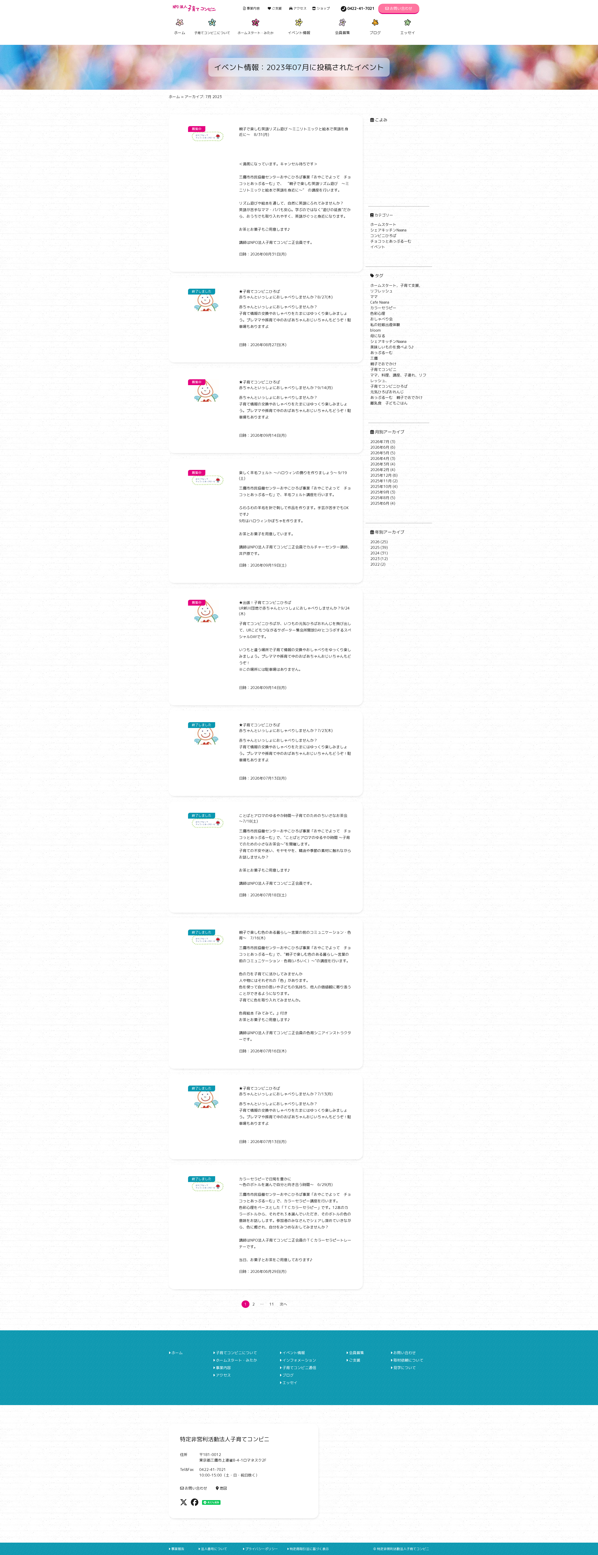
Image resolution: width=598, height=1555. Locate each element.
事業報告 (177, 1549)
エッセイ (407, 32)
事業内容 (253, 8)
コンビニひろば (383, 235)
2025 (375, 547)
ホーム (179, 32)
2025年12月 (381, 475)
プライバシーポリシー (261, 1549)
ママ (374, 296)
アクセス (299, 8)
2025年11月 (381, 480)
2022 (375, 564)
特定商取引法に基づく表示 (309, 1549)
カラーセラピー (383, 307)
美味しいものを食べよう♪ (392, 347)
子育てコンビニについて (236, 1352)
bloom (375, 330)
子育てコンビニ (383, 369)
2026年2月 (379, 469)
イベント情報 (299, 32)
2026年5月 (379, 452)
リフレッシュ (381, 291)
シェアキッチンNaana (388, 230)
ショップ (323, 8)
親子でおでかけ (383, 363)
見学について (404, 1367)
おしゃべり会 (381, 319)
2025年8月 (379, 497)
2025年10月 (381, 486)
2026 (375, 541)
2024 (375, 553)
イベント (377, 246)
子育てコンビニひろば (389, 386)
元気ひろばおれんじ (387, 391)
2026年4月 (379, 458)
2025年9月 (379, 492)
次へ (283, 1304)
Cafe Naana (379, 302)
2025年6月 (379, 503)
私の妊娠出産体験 (385, 324)
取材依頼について (408, 1360)
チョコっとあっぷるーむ (390, 241)
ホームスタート (383, 224)
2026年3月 (379, 464)
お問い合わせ (401, 8)
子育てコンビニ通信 (299, 1367)
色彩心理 (377, 313)
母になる (377, 335)
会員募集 (342, 32)
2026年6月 (379, 447)
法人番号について (214, 1549)
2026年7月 (379, 441)
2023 (375, 558)
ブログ (375, 32)
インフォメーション (299, 1360)
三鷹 (374, 358)
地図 (223, 1488)
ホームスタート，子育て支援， (396, 285)
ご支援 (277, 8)
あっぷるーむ (381, 352)
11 (271, 1304)
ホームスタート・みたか (236, 1360)
